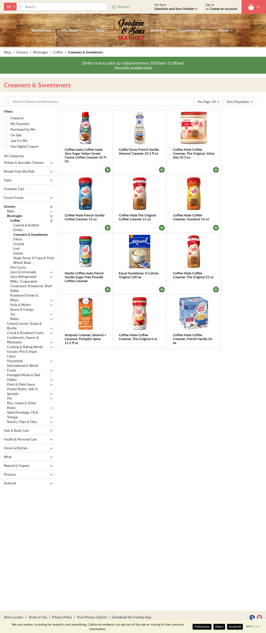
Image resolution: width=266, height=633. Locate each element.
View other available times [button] (133, 67)
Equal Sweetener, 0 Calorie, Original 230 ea (139, 275)
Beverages (40, 52)
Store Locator (13, 617)
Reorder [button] (123, 6)
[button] (175, 8)
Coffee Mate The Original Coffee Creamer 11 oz (137, 217)
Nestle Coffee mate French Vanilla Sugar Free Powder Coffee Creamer (84, 277)
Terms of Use (37, 617)
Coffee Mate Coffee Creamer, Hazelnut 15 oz (191, 217)
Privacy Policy (62, 617)
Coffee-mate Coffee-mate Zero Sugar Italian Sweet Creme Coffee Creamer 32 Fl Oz (85, 155)
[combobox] (10, 7)
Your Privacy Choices (92, 617)
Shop (7, 52)
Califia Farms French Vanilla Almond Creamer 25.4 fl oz (139, 151)
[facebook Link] (252, 617)
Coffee (58, 52)
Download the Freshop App (131, 617)
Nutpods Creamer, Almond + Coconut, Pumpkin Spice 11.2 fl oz (85, 338)
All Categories (14, 155)
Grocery (22, 52)
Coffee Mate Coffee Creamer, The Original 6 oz (138, 336)
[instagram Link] (259, 617)
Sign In (210, 5)
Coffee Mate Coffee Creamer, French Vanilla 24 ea (192, 338)
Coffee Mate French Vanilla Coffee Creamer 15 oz (85, 217)
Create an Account (223, 8)
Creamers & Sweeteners (85, 52)
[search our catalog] (21, 7)
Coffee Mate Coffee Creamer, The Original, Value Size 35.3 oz (193, 153)
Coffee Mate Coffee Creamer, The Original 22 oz (193, 275)
